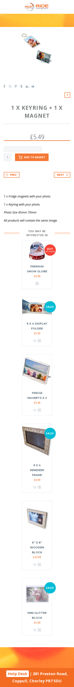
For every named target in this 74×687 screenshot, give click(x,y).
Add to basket (34, 157)
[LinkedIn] (27, 86)
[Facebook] (4, 86)
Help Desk (17, 673)
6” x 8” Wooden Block (37, 547)
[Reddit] (32, 86)
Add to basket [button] (34, 341)
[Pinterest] (15, 86)
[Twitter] (10, 86)
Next (60, 175)
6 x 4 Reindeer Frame (37, 470)
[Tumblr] (21, 86)
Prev (13, 175)
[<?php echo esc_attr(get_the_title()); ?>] (37, 283)
